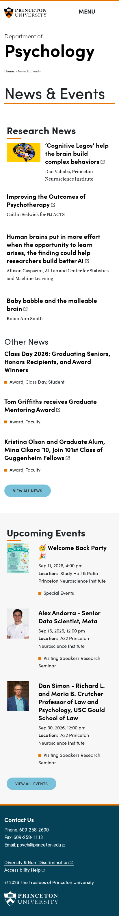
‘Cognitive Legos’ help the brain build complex (77, 153)
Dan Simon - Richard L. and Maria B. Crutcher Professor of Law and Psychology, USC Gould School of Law (71, 701)
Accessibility (22, 870)
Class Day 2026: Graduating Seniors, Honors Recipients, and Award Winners (57, 361)
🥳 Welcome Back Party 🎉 (72, 551)
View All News (27, 490)
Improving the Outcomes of (46, 200)
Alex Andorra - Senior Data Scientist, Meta (69, 616)
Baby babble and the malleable (52, 304)
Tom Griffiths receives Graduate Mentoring (50, 405)
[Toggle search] (110, 11)
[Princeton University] (27, 12)
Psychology (49, 49)
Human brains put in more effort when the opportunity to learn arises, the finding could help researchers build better (53, 248)
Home (9, 71)
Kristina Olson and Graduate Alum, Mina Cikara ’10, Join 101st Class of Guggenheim (54, 449)
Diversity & (36, 862)
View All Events (31, 784)
